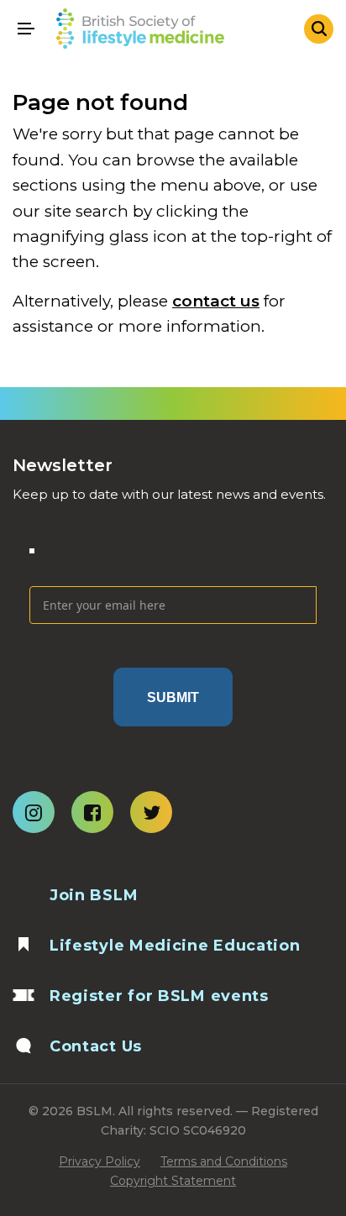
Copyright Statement (173, 1180)
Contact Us (96, 1046)
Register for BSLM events (159, 996)
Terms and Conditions (223, 1161)
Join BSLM (94, 895)
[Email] (173, 561)
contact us (216, 301)
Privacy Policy (99, 1161)
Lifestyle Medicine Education (175, 945)
